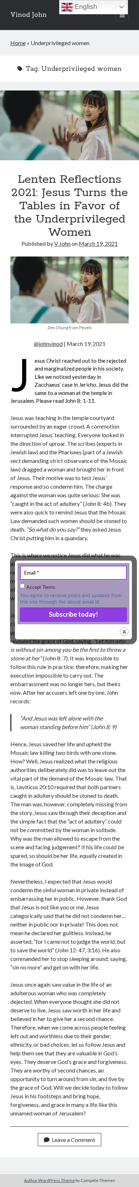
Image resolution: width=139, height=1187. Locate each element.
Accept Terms (40, 587)
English (85, 6)
